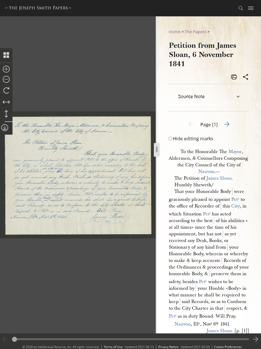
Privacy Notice (168, 347)
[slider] (130, 339)
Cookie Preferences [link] (228, 347)
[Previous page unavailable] (5, 339)
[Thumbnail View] (6, 55)
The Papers (195, 31)
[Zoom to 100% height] (6, 114)
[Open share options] (245, 77)
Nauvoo (206, 171)
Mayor (235, 151)
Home (174, 31)
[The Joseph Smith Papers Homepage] (38, 9)
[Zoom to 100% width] (6, 102)
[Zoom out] (6, 80)
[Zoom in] (6, 69)
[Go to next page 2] (256, 339)
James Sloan (219, 178)
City (235, 206)
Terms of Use (113, 347)
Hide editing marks (193, 138)
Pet (235, 199)
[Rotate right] (6, 91)
